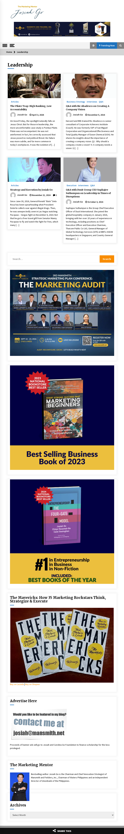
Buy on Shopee (32, 684)
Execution (72, 185)
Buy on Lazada (17, 684)
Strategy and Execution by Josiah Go (31, 189)
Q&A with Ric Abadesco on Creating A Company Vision (87, 108)
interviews (92, 101)
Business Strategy (76, 101)
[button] (93, 45)
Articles (15, 101)
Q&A (101, 101)
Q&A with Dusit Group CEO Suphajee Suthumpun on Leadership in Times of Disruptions (88, 193)
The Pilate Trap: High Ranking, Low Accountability (31, 108)
